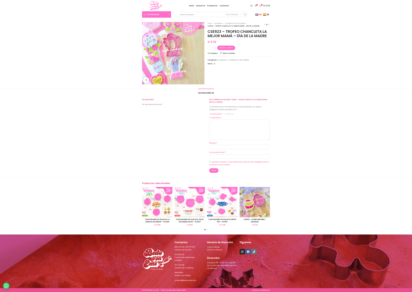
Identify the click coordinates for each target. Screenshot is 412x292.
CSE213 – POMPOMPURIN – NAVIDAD (254, 220)
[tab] (206, 92)
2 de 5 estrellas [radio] (227, 114)
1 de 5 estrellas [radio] (225, 114)
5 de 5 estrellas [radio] (233, 114)
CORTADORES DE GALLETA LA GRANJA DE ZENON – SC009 (157, 220)
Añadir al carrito (226, 48)
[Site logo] (155, 5)
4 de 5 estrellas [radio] (231, 114)
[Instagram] (242, 251)
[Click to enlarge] (146, 80)
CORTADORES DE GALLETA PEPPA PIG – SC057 (222, 220)
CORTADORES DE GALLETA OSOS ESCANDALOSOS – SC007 (190, 220)
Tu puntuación (216, 114)
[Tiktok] (254, 251)
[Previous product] (265, 25)
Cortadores (218, 23)
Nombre (213, 143)
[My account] (251, 6)
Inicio (210, 23)
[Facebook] (248, 251)
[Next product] (269, 25)
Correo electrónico (217, 152)
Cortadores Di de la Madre (235, 23)
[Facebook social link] (214, 63)
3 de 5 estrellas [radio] (229, 114)
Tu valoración (215, 117)
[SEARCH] (245, 14)
